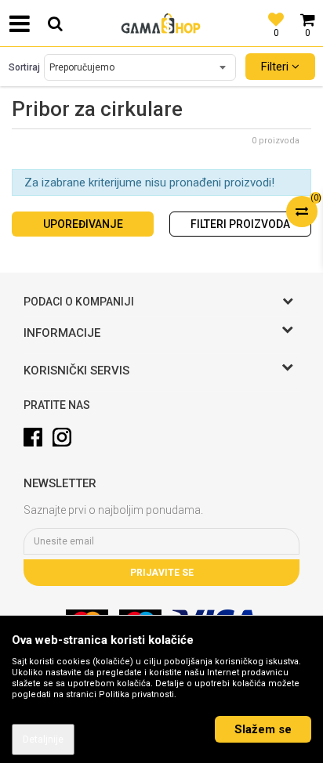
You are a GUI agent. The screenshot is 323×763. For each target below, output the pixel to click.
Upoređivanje (83, 224)
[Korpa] (307, 11)
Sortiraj (24, 67)
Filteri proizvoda (240, 224)
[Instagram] (62, 437)
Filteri (276, 67)
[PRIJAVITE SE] (161, 541)
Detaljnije (43, 739)
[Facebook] (33, 437)
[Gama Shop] (161, 23)
